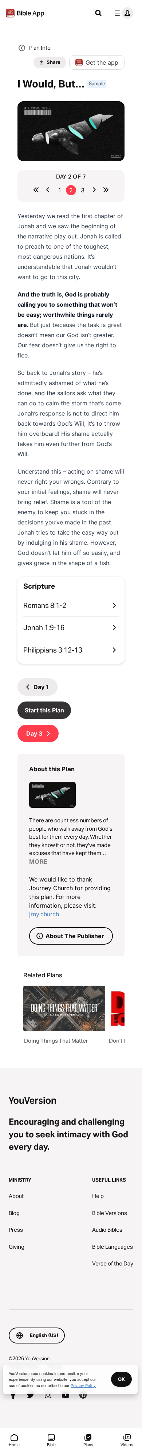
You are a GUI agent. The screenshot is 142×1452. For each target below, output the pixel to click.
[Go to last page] (106, 190)
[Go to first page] (36, 190)
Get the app (102, 62)
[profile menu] (122, 13)
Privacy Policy (83, 1385)
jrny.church (44, 914)
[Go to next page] (94, 190)
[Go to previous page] (48, 190)
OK (121, 1379)
